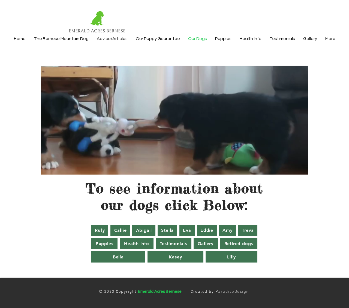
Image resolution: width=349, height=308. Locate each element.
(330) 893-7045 (263, 11)
